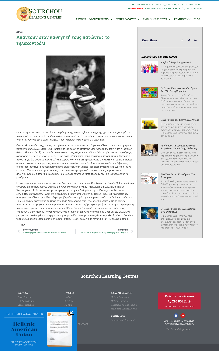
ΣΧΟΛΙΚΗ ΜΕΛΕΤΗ (155, 19)
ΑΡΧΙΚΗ (81, 19)
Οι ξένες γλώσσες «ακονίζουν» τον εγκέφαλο (178, 210)
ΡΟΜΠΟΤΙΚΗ (182, 19)
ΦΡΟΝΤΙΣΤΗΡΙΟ (99, 19)
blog (19, 31)
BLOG (197, 19)
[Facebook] (176, 315)
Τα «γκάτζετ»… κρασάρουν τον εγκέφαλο (178, 176)
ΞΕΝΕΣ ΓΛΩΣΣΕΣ (126, 19)
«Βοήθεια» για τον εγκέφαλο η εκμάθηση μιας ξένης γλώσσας (179, 147)
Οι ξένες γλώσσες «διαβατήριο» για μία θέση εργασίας (179, 90)
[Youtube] (182, 315)
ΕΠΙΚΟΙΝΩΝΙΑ (193, 4)
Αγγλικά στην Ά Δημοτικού (176, 62)
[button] (72, 312)
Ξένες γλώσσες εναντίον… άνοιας (180, 119)
